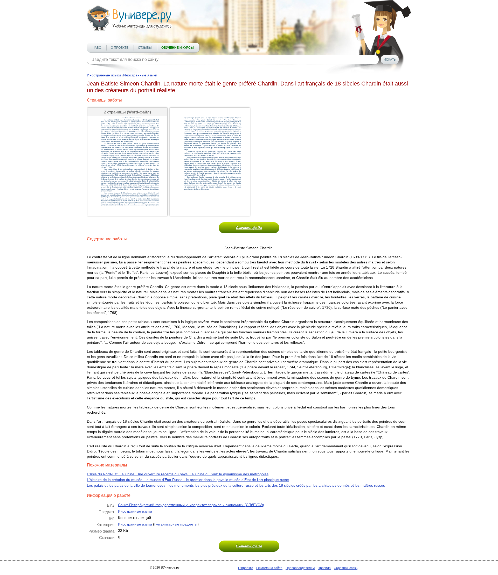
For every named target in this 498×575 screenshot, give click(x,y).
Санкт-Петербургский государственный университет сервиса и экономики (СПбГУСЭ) (191, 505)
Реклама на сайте (269, 568)
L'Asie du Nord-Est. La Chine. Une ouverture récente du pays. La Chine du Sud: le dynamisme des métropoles (177, 474)
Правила (324, 568)
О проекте (119, 47)
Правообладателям (300, 568)
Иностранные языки (104, 75)
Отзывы (145, 47)
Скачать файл (249, 228)
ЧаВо (97, 47)
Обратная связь (345, 568)
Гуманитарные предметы (175, 524)
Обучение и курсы (177, 47)
